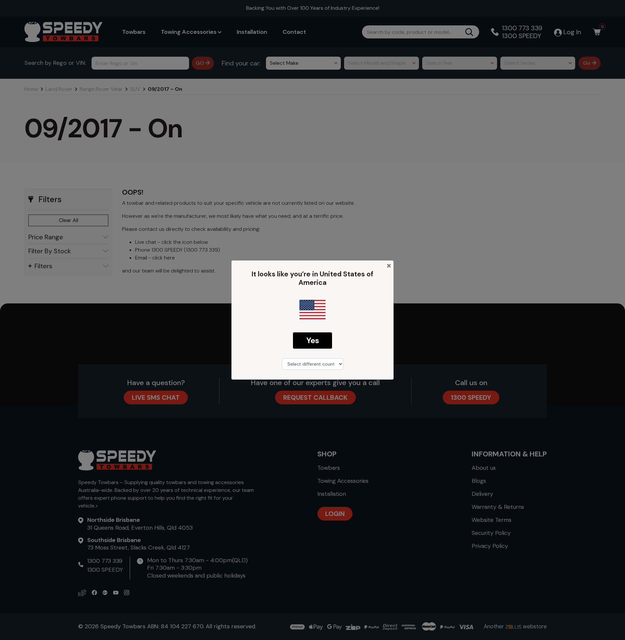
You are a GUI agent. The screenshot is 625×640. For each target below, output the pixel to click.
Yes (312, 340)
